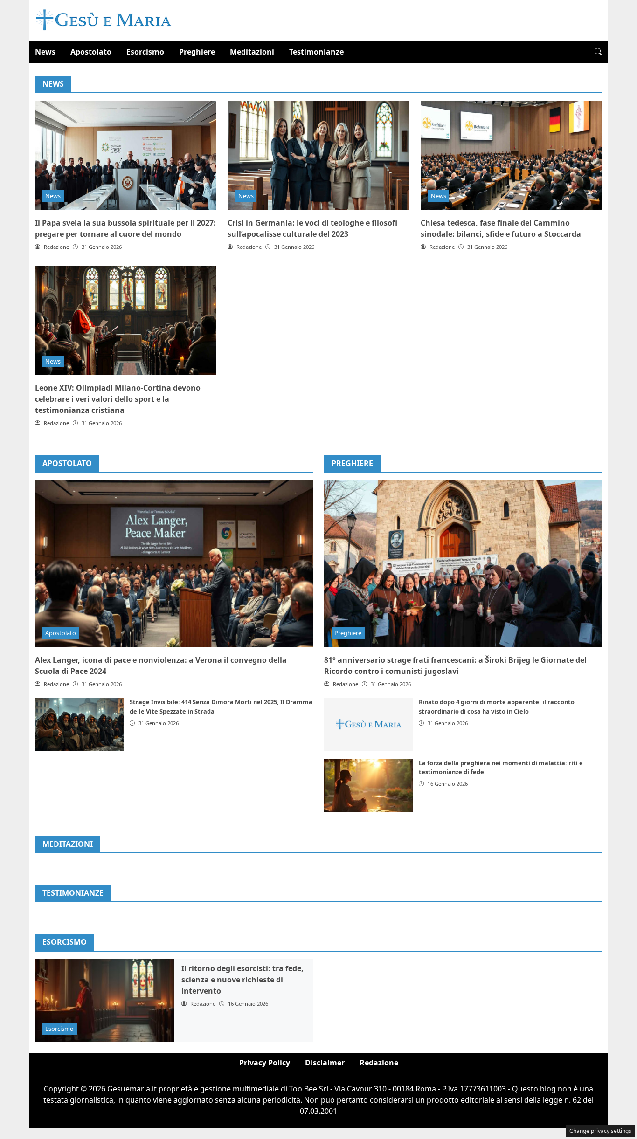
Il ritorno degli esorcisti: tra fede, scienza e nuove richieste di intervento (242, 979)
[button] (598, 51)
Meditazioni (252, 52)
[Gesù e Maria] (104, 19)
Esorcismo (145, 52)
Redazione (379, 1062)
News (45, 52)
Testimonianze (316, 52)
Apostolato (90, 52)
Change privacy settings (600, 1131)
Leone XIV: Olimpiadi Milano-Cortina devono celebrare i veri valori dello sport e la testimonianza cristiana (118, 399)
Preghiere (197, 52)
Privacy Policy (264, 1062)
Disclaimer (325, 1062)
